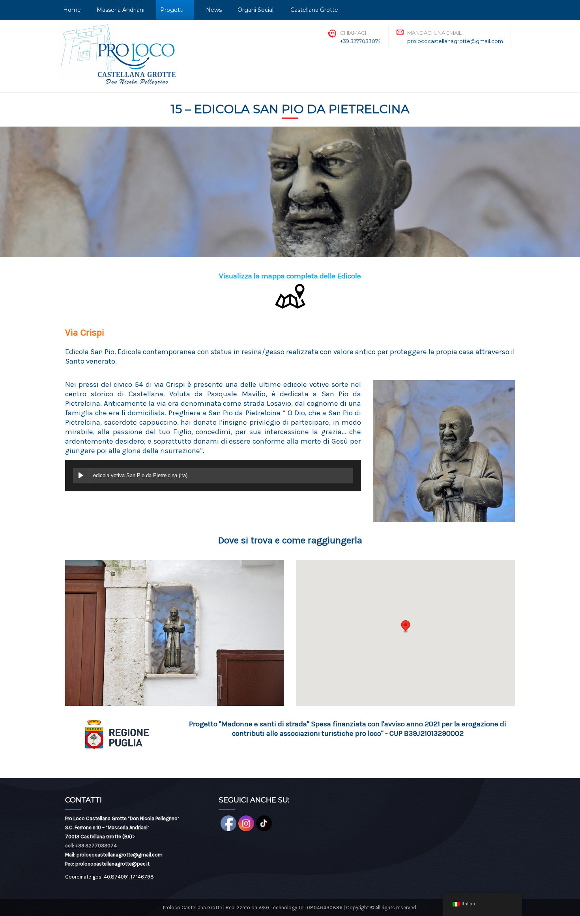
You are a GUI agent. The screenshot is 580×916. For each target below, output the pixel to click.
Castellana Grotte (314, 9)
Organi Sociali (256, 9)
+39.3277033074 (360, 41)
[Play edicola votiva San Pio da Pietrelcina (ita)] (81, 475)
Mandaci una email (434, 33)
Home (72, 9)
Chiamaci (353, 33)
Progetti (171, 9)
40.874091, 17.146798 (129, 877)
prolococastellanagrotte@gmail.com (455, 41)
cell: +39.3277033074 (91, 846)
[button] (405, 626)
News (214, 9)
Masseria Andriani (120, 9)
